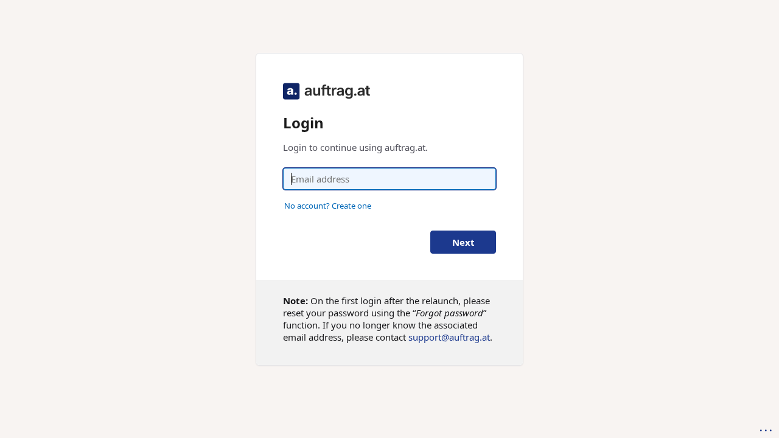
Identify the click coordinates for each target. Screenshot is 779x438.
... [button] (767, 427)
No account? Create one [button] (327, 205)
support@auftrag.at (449, 337)
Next (463, 242)
